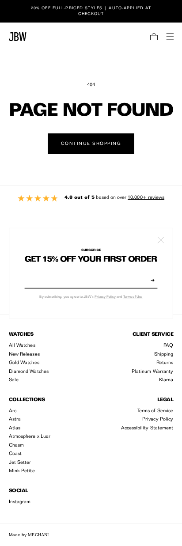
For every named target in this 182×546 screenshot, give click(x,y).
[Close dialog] (160, 239)
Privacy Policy (105, 297)
